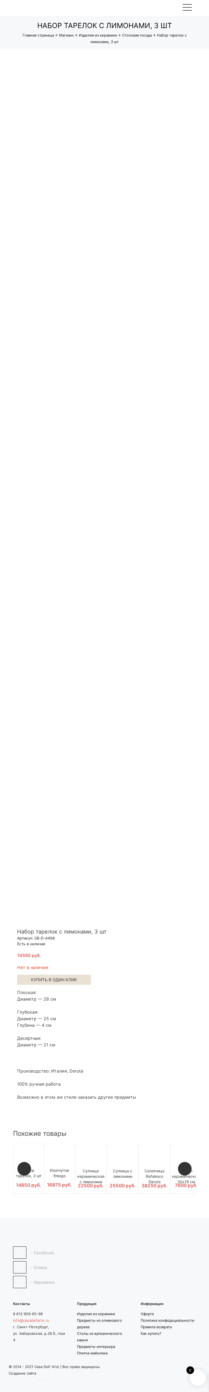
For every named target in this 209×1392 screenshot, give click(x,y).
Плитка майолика (92, 1353)
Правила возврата (156, 1327)
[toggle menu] (187, 7)
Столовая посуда (137, 35)
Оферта (147, 1314)
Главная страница (38, 35)
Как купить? (151, 1333)
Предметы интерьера (96, 1346)
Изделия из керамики (98, 35)
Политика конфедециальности (167, 1320)
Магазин (66, 35)
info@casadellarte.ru (31, 1320)
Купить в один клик (54, 979)
